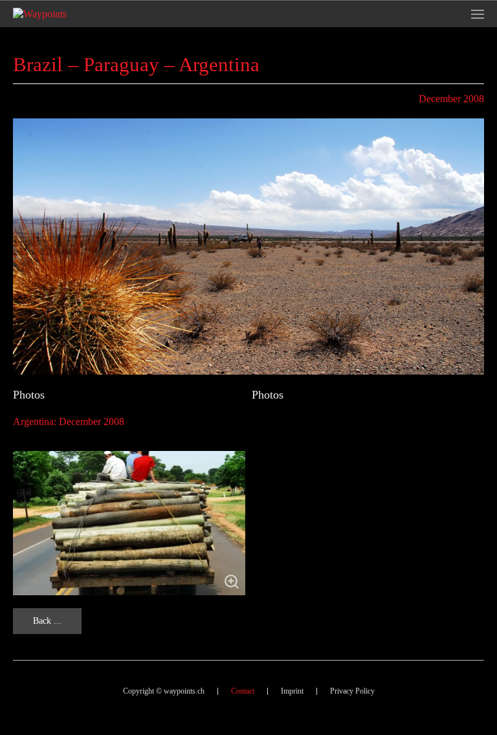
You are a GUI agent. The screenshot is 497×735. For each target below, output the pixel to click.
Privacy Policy (352, 691)
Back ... (47, 621)
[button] (477, 14)
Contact (242, 691)
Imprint (292, 691)
